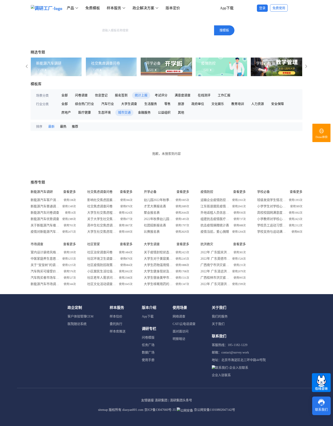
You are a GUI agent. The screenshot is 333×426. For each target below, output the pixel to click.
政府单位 (197, 104)
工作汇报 (224, 95)
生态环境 (104, 112)
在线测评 (204, 95)
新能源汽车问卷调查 (45, 212)
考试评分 (161, 95)
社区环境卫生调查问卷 (102, 258)
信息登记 (101, 95)
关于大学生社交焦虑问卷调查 (102, 219)
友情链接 (147, 400)
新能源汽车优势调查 (45, 219)
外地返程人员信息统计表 (215, 212)
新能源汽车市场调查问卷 (45, 284)
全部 (64, 95)
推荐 (75, 126)
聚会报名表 (152, 212)
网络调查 (179, 316)
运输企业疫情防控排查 (215, 200)
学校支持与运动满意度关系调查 (272, 231)
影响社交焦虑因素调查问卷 (102, 200)
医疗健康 (84, 112)
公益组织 (164, 112)
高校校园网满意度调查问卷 (272, 212)
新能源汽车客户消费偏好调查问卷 (45, 200)
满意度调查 (183, 95)
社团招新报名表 (155, 225)
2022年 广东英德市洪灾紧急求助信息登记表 (215, 258)
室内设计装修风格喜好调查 (45, 252)
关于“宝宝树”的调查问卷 (45, 265)
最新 (51, 126)
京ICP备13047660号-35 (160, 409)
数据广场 (148, 352)
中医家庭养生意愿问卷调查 (45, 258)
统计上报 (141, 95)
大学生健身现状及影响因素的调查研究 (158, 271)
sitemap (103, 409)
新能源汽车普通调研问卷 (45, 206)
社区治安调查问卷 (100, 252)
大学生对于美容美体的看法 (158, 258)
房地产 (66, 112)
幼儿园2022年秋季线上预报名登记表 (158, 200)
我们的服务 (220, 316)
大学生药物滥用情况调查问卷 (158, 265)
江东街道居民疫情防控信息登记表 (215, 206)
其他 (181, 112)
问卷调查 (81, 95)
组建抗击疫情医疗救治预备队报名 (215, 219)
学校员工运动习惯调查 (272, 225)
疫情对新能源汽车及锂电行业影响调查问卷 (45, 231)
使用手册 (148, 360)
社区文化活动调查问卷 (102, 284)
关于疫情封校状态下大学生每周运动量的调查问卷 (158, 252)
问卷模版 (148, 337)
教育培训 (237, 104)
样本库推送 (117, 331)
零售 (167, 104)
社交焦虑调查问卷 (100, 206)
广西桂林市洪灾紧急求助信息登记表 (215, 277)
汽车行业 (107, 104)
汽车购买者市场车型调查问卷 (45, 277)
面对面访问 (180, 331)
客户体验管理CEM (80, 316)
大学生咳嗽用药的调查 (158, 284)
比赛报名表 (152, 231)
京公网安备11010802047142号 (214, 409)
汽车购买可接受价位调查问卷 (45, 271)
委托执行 (116, 324)
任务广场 (148, 345)
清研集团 (161, 400)
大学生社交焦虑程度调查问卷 (102, 212)
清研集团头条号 (181, 400)
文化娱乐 (217, 104)
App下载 (227, 8)
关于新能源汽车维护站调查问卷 (45, 225)
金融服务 (144, 112)
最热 (63, 126)
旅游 (181, 104)
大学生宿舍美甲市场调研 (158, 277)
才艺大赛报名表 (155, 206)
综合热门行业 (84, 104)
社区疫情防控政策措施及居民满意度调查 (102, 265)
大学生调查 (129, 104)
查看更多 (69, 192)
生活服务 (150, 104)
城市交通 (124, 112)
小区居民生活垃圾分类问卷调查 (102, 271)
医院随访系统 (77, 324)
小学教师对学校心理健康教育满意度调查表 (272, 219)
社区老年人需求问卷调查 (102, 277)
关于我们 (218, 324)
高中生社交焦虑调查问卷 (102, 225)
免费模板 (92, 8)
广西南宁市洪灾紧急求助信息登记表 (215, 265)
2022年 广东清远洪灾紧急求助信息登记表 (215, 271)
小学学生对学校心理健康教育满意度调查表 (272, 206)
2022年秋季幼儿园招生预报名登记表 (158, 219)
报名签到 (121, 95)
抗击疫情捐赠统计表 (214, 225)
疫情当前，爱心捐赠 (214, 231)
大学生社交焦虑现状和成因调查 (102, 231)
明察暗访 (179, 339)
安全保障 (277, 104)
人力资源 (257, 104)
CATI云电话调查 (184, 324)
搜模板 (224, 30)
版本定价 (173, 8)
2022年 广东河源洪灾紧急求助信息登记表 (215, 284)
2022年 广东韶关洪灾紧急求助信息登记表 (215, 252)
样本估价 (116, 316)
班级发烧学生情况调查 (272, 200)
